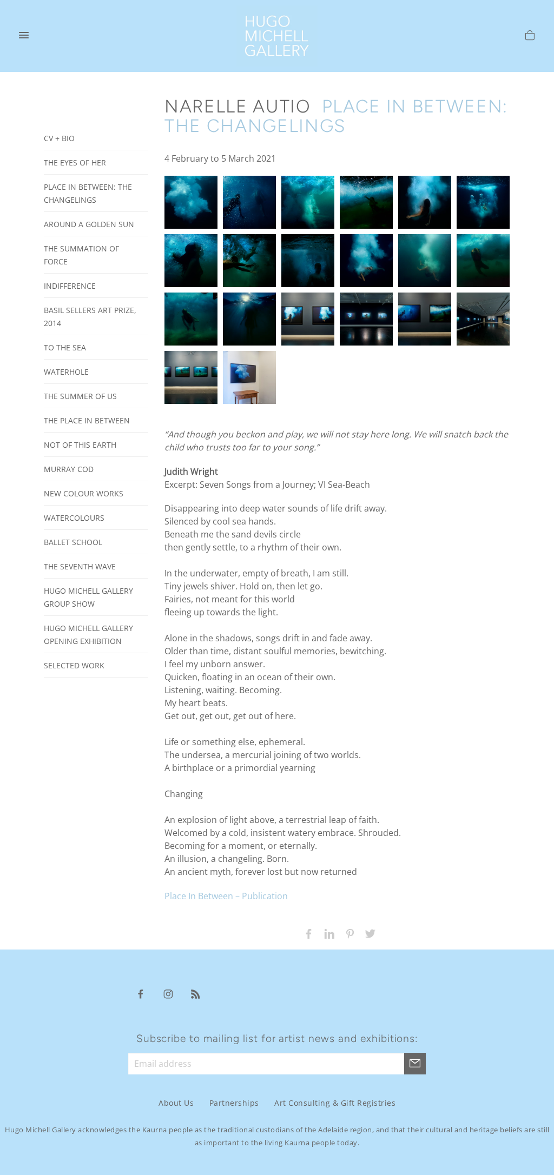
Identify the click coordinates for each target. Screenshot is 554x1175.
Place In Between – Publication (226, 896)
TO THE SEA (65, 347)
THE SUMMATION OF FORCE (81, 255)
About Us (176, 1103)
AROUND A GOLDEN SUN (89, 224)
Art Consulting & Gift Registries (334, 1103)
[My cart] (530, 37)
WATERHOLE (66, 372)
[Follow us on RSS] (196, 993)
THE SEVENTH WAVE (80, 566)
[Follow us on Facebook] (140, 993)
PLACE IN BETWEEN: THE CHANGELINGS (88, 193)
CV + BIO (59, 138)
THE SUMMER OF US (80, 396)
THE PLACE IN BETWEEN (87, 420)
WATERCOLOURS (74, 518)
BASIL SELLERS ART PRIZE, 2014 (90, 316)
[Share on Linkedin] (327, 933)
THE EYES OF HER (75, 162)
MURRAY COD (69, 469)
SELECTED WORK (74, 665)
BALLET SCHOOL (73, 542)
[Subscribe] (415, 1063)
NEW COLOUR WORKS (83, 493)
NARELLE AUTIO (237, 106)
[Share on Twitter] (368, 933)
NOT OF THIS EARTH (80, 445)
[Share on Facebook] (306, 933)
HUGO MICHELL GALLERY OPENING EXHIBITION (88, 634)
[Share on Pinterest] (347, 933)
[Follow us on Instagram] (168, 993)
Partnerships (234, 1103)
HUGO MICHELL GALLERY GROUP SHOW (88, 597)
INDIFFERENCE (70, 286)
